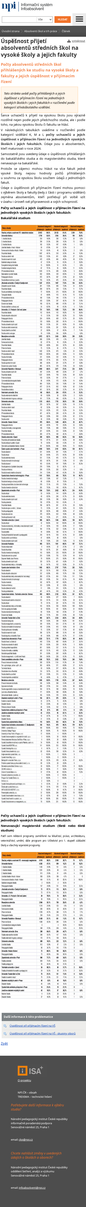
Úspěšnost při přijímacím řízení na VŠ (32, 1026)
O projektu (24, 1080)
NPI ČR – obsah (27, 1092)
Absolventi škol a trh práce (40, 31)
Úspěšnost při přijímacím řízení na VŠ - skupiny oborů (43, 1033)
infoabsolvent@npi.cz (32, 1188)
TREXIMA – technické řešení (35, 1097)
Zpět (4, 1043)
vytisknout (78, 41)
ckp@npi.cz (26, 1139)
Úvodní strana (10, 31)
